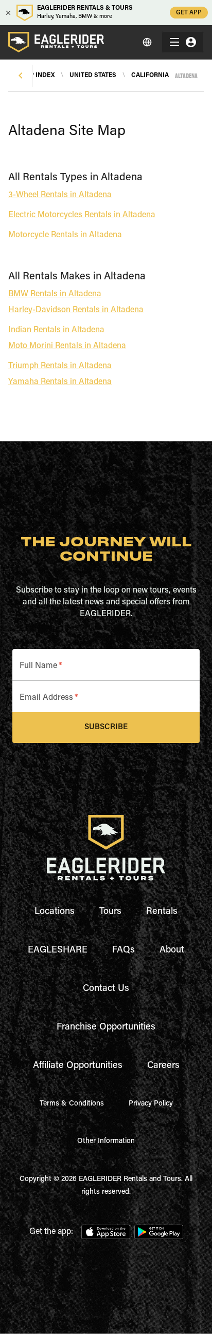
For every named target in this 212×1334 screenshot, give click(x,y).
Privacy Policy (151, 1104)
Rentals (162, 912)
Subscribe (106, 727)
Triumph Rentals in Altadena (60, 366)
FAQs (123, 950)
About (172, 950)
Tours (110, 912)
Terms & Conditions (72, 1104)
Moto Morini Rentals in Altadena (67, 346)
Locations (54, 912)
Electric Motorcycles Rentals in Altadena (81, 215)
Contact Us (106, 989)
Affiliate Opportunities (77, 1066)
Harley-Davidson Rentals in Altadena (76, 310)
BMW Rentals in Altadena (54, 294)
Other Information (106, 1141)
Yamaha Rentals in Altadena (60, 382)
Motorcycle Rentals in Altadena (65, 235)
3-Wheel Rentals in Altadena (60, 195)
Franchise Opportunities (106, 1027)
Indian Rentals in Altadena (56, 330)
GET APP (189, 13)
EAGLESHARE (57, 950)
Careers (163, 1066)
